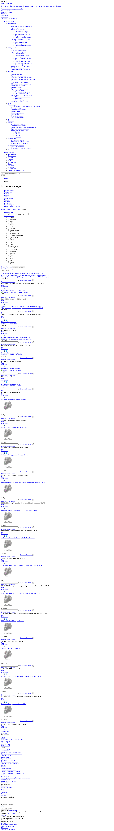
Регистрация (8, 3)
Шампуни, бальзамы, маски (19, 101)
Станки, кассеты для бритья (19, 143)
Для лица (18, 137)
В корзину (23, 280)
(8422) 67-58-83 (5, 10)
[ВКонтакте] (4, 289)
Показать (3, 267)
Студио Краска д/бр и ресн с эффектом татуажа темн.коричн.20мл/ (21, 306)
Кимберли (11, 121)
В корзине (29, 280)
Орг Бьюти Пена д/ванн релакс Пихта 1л (13, 399)
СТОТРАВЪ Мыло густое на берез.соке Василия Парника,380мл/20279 (22, 593)
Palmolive (12, 221)
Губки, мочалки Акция (22, 55)
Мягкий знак (13, 257)
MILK (11, 244)
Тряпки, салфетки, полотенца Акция (26, 65)
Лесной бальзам (14, 230)
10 (1, 738)
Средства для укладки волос (20, 129)
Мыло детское (15, 111)
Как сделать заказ (49, 6)
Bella (11, 223)
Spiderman (13, 251)
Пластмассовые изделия (18, 50)
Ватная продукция (17, 81)
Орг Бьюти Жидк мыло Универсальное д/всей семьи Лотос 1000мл (21, 676)
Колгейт (10, 71)
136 (5, 733)
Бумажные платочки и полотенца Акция (23, 79)
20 (4, 738)
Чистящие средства (21, 42)
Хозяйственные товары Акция (20, 69)
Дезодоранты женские (18, 124)
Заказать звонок (5, 741)
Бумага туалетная (16, 74)
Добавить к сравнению (8, 282)
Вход (2, 3)
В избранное (4, 286)
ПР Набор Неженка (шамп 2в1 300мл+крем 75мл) (16, 337)
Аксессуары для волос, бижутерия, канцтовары (25, 106)
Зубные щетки (19, 100)
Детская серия (12, 105)
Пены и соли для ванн (21, 93)
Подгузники (15, 114)
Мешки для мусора (20, 57)
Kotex (11, 242)
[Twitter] (6, 289)
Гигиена (10, 73)
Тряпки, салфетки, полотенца (24, 63)
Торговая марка (9, 216)
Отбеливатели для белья (22, 33)
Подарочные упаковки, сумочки (21, 148)
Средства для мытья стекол (23, 44)
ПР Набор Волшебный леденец (10, 368)
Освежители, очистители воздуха (21, 26)
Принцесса (13, 253)
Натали (12, 264)
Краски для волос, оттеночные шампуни (23, 127)
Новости (26, 6)
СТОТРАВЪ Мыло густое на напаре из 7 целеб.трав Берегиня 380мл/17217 (23, 565)
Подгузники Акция (17, 116)
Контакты (39, 6)
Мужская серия (12, 138)
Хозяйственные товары (18, 68)
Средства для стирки (17, 29)
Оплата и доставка (16, 6)
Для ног (17, 133)
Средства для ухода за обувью (20, 66)
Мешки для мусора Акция (23, 58)
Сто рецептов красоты (16, 235)
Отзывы (58, 6)
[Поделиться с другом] (2, 289)
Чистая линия (14, 237)
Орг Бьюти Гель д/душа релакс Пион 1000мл (14, 427)
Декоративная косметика (18, 109)
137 (7, 733)
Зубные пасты (19, 98)
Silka (11, 260)
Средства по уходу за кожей (19, 130)
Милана (12, 225)
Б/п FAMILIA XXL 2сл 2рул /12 (10, 648)
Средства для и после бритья (20, 141)
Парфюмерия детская (17, 113)
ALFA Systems (12, 813)
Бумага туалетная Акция (18, 76)
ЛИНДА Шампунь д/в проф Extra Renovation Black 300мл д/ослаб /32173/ (23, 482)
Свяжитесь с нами (6, 12)
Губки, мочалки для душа (22, 92)
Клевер (10, 119)
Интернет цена (8, 212)
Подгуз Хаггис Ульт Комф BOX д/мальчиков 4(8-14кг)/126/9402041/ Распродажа (25, 275)
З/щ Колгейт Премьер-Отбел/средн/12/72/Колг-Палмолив (18, 538)
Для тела (17, 132)
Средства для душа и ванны (19, 89)
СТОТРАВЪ (13, 249)
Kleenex (12, 241)
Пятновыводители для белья (23, 37)
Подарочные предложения (16, 145)
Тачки (11, 255)
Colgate (12, 217)
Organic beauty (14, 246)
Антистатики (15, 25)
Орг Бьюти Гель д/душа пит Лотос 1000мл (13, 704)
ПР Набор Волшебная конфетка (10, 384)
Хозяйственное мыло (21, 31)
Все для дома (12, 47)
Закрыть (3, 815)
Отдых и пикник (16, 49)
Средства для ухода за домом (20, 52)
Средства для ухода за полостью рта (22, 95)
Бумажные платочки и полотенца (21, 77)
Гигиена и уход (16, 108)
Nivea (11, 258)
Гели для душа (19, 90)
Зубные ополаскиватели (22, 97)
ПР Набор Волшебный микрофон (11, 353)
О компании (5, 6)
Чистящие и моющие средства (20, 39)
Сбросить (9, 267)
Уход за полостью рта (17, 117)
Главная (6, 178)
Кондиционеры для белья (22, 34)
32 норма (12, 232)
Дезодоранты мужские (18, 140)
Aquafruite (13, 248)
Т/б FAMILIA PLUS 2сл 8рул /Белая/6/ (12, 621)
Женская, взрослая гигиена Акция (21, 84)
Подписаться (13, 810)
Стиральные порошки (21, 36)
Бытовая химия (12, 23)
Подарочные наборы (17, 146)
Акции (32, 6)
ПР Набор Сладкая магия (8, 322)
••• (8, 149)
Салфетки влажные (17, 87)
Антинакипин (19, 41)
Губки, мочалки (19, 53)
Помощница (13, 219)
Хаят (9, 103)
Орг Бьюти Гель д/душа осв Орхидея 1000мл (14, 455)
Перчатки (18, 60)
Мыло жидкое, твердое (18, 85)
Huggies (12, 239)
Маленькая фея (14, 233)
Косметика (11, 122)
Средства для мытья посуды (23, 45)
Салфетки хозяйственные (22, 61)
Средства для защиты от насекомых (22, 28)
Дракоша (12, 228)
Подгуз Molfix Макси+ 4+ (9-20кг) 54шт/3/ (13, 290)
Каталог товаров (9, 21)
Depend (12, 262)
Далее (2, 285)
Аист (11, 226)
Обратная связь (5, 744)
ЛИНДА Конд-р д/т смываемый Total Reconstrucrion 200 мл (19, 510)
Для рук (17, 135)
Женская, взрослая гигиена (19, 82)
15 (1, 736)
